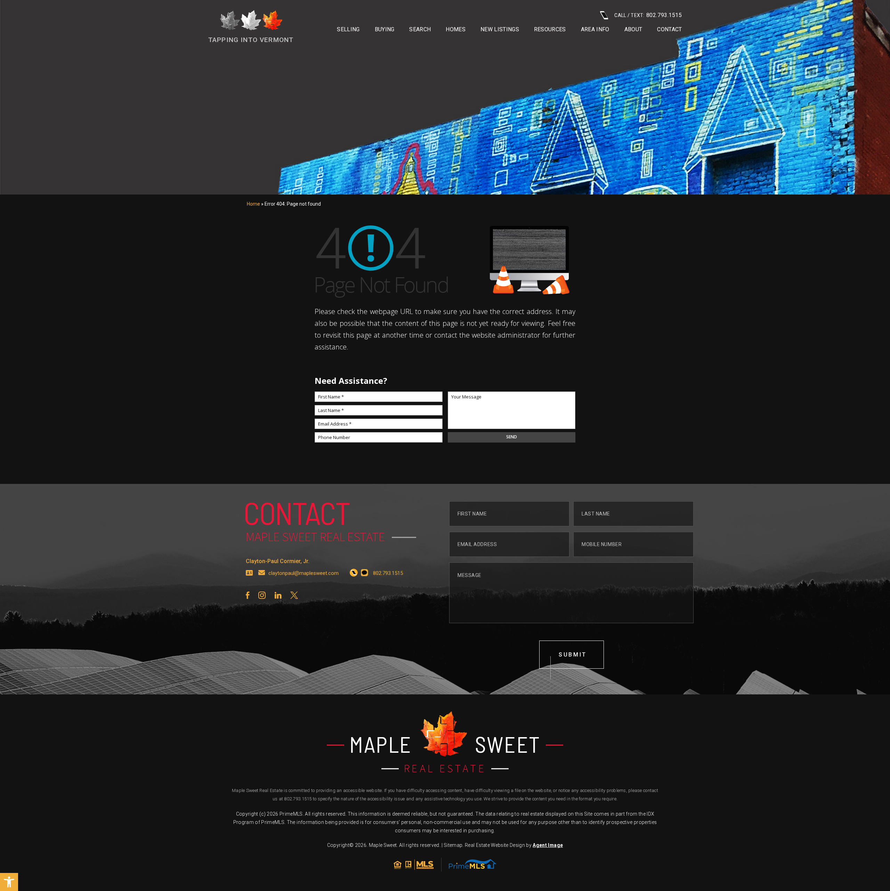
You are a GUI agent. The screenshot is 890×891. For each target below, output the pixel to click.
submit (573, 654)
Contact (669, 29)
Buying (385, 29)
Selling (348, 29)
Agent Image (548, 845)
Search (420, 29)
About (633, 29)
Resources (550, 29)
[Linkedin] (278, 595)
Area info (595, 29)
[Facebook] (247, 595)
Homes (456, 29)
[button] (9, 882)
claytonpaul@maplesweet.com (303, 573)
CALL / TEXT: (648, 15)
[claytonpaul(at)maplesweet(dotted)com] (261, 573)
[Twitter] (294, 595)
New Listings (499, 29)
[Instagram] (262, 595)
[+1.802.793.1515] (354, 573)
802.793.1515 (298, 798)
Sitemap (453, 845)
